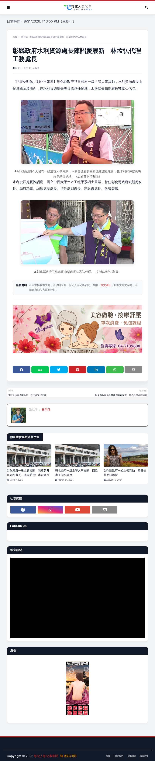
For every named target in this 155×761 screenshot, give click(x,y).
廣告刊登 (144, 756)
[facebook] (23, 510)
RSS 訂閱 (69, 756)
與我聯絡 (132, 756)
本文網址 (106, 285)
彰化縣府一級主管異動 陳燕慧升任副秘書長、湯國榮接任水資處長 (28, 473)
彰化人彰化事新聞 (46, 756)
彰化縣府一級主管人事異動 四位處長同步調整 (76, 473)
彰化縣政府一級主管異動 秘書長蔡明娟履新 (125, 473)
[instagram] (50, 510)
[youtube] (77, 510)
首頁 (15, 36)
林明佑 (46, 409)
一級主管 (23, 36)
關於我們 (119, 756)
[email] (104, 510)
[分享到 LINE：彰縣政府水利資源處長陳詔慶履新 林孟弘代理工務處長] (40, 369)
